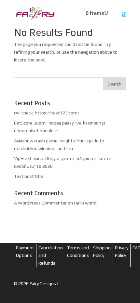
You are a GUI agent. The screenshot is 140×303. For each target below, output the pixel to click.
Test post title (28, 176)
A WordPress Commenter (40, 202)
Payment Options (25, 251)
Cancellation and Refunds (50, 255)
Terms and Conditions (78, 251)
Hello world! (85, 202)
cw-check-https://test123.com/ (46, 112)
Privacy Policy (121, 251)
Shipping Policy (102, 251)
